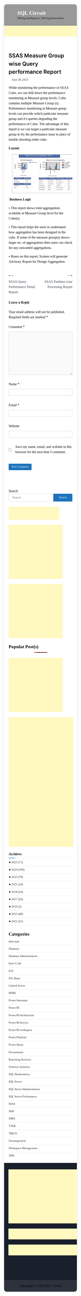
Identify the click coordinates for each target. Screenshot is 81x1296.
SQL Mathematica (19, 1074)
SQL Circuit (31, 13)
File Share (14, 978)
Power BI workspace (20, 1030)
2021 (17, 884)
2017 (17, 899)
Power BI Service (19, 1022)
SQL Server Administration (24, 1089)
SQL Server (15, 1081)
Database (14, 948)
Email (14, 405)
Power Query (16, 1044)
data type (14, 941)
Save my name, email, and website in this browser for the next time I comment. (43, 449)
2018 (17, 891)
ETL (11, 971)
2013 (17, 913)
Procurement (16, 1052)
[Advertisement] (42, 31)
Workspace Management (23, 1148)
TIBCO (13, 1133)
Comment (17, 327)
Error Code (15, 963)
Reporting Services (20, 1059)
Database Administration (23, 956)
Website (14, 426)
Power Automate (18, 1000)
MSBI (12, 993)
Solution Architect (19, 1066)
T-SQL (12, 1125)
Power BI (14, 1007)
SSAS (12, 1103)
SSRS (12, 1118)
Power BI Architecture (21, 1015)
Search (13, 491)
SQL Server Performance (23, 1096)
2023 (17, 877)
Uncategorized (17, 1140)
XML (12, 1155)
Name (14, 384)
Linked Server (17, 985)
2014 (16, 906)
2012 (17, 921)
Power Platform (17, 1037)
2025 (17, 862)
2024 (17, 869)
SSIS (11, 1111)
